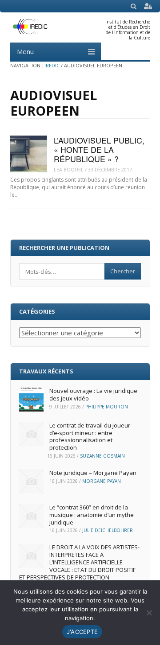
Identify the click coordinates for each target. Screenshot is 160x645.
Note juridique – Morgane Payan (92, 473)
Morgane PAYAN (101, 481)
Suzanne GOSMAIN (102, 456)
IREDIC (52, 65)
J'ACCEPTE (82, 631)
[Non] (148, 612)
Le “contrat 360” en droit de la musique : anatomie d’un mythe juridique (91, 514)
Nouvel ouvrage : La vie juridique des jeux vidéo (93, 394)
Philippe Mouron (106, 407)
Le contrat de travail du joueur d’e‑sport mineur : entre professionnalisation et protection (89, 436)
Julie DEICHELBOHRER (107, 530)
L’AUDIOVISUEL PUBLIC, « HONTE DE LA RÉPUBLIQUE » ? (99, 150)
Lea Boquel (69, 169)
